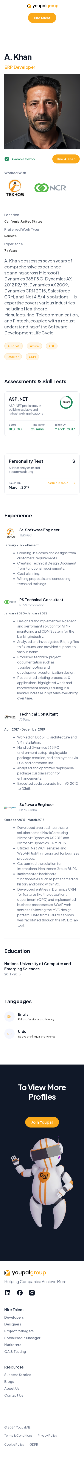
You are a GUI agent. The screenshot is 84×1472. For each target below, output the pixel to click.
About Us (11, 1388)
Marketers (12, 1344)
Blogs (9, 1381)
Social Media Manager (22, 1338)
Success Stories (17, 1374)
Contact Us (13, 1395)
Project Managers (19, 1331)
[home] (42, 5)
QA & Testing (15, 1351)
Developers (14, 1317)
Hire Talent (42, 18)
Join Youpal (42, 1122)
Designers (12, 1324)
